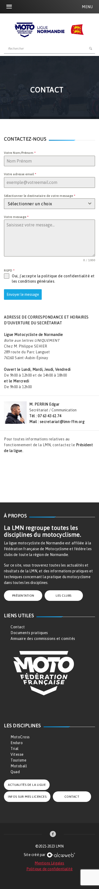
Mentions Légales (49, 863)
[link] (53, 834)
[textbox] (44, 204)
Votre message (16, 217)
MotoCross (20, 737)
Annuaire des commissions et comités (43, 638)
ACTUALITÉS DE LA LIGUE (27, 785)
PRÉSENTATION (23, 595)
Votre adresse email (20, 174)
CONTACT (71, 796)
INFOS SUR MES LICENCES (27, 796)
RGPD (9, 270)
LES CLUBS (64, 595)
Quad (15, 772)
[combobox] (49, 203)
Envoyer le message (23, 294)
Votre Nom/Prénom (20, 153)
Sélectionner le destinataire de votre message (40, 196)
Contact (18, 627)
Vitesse (17, 754)
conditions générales (36, 281)
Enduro (17, 743)
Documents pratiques (29, 633)
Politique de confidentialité (49, 869)
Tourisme (18, 760)
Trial (15, 749)
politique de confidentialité (65, 276)
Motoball (19, 766)
